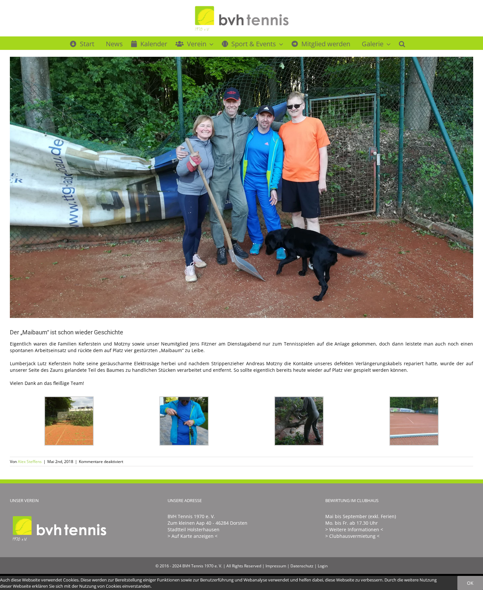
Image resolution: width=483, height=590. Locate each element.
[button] (402, 43)
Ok (470, 583)
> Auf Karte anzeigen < (193, 536)
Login (323, 566)
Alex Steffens (30, 461)
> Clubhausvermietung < (352, 536)
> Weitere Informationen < (354, 529)
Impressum (275, 566)
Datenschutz (301, 566)
